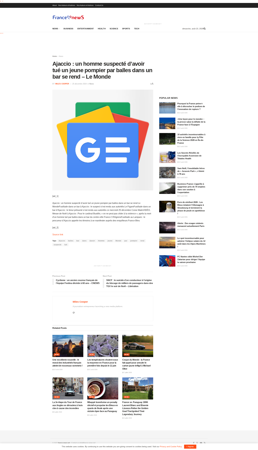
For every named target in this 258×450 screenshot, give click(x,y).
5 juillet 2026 (93, 415)
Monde (118, 241)
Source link (57, 234)
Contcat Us (99, 5)
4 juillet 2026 (127, 418)
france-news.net (64, 443)
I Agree (190, 447)
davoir (92, 241)
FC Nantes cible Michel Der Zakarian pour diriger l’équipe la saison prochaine (191, 259)
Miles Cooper (62, 84)
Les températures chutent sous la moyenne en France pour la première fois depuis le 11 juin (102, 363)
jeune (110, 241)
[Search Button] (205, 28)
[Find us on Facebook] (193, 443)
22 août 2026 (58, 369)
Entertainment (85, 29)
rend (142, 241)
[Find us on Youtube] (201, 443)
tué (65, 245)
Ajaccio (62, 241)
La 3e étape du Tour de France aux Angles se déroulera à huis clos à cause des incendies (67, 405)
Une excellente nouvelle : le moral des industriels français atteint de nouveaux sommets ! (67, 363)
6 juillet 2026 (58, 412)
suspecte (57, 245)
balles (70, 241)
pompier (133, 241)
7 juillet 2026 (127, 372)
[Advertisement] (153, 15)
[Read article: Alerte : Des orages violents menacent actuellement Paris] (167, 227)
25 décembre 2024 (79, 84)
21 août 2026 (93, 369)
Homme (101, 241)
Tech (136, 29)
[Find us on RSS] (205, 443)
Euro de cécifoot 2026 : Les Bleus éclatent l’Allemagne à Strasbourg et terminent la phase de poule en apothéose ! (191, 208)
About (54, 5)
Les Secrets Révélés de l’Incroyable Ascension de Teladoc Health (189, 156)
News (55, 29)
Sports (126, 29)
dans (84, 241)
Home (54, 56)
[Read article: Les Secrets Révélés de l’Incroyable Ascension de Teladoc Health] (167, 157)
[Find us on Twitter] (197, 443)
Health (102, 29)
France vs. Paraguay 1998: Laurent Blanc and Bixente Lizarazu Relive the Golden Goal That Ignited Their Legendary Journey (135, 408)
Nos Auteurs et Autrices (66, 5)
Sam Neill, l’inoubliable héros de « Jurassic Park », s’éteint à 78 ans (191, 171)
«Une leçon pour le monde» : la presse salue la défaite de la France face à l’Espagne (191, 122)
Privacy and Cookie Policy (171, 446)
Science (114, 29)
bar (77, 241)
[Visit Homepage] (68, 17)
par (125, 241)
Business (68, 29)
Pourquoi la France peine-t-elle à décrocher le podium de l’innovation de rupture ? (191, 106)
